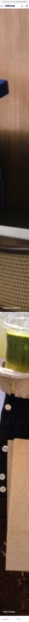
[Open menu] (2, 6)
